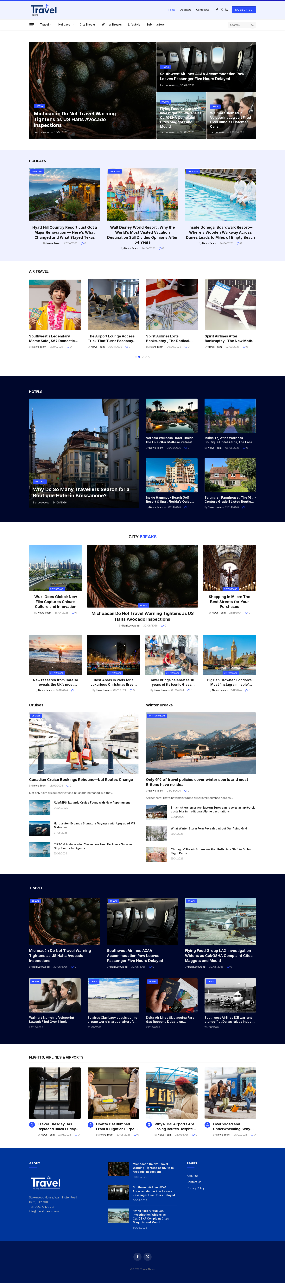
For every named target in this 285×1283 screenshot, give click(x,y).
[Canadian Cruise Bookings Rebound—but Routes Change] (84, 743)
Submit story (156, 24)
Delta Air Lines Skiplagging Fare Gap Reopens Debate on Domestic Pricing (170, 1020)
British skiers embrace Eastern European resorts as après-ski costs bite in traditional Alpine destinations (213, 809)
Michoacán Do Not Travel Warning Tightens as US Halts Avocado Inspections (75, 119)
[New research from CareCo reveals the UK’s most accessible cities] (55, 655)
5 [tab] (149, 356)
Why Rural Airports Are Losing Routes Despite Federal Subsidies (174, 1126)
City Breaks (88, 24)
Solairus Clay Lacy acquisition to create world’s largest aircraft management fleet (112, 1020)
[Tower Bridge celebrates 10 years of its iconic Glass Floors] (171, 655)
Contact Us (202, 9)
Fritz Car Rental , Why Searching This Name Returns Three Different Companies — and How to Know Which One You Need (142, 235)
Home (171, 9)
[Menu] (31, 24)
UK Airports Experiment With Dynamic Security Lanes (229, 338)
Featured (40, 481)
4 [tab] (146, 356)
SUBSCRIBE (243, 9)
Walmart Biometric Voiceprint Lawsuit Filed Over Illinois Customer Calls (230, 119)
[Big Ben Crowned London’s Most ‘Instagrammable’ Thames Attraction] (229, 655)
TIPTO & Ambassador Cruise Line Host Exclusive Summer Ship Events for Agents (93, 846)
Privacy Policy (195, 1188)
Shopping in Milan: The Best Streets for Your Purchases (229, 602)
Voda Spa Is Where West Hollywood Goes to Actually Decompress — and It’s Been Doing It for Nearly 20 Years (64, 232)
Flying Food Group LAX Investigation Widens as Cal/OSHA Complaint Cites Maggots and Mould (180, 117)
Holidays (64, 24)
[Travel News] (43, 9)
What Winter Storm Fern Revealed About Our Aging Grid (209, 828)
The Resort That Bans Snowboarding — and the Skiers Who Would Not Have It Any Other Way (220, 232)
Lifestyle (134, 24)
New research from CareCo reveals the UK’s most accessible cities (55, 682)
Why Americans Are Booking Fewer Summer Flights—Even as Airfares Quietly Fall (113, 338)
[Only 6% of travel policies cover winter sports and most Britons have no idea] (201, 743)
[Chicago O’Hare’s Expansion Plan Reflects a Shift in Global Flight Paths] (156, 854)
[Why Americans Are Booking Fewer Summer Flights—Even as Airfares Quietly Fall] (113, 304)
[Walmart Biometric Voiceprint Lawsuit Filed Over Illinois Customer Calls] (55, 995)
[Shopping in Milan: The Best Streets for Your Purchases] (229, 568)
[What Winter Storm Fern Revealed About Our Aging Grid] (156, 833)
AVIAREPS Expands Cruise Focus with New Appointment (92, 802)
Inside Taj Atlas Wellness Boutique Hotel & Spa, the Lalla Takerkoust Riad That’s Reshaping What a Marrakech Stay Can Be (228, 440)
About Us (185, 9)
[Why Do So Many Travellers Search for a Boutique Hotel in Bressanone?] (84, 453)
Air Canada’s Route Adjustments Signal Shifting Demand (170, 338)
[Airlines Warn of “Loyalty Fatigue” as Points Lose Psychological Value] (55, 304)
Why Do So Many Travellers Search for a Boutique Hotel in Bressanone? (81, 492)
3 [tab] (142, 356)
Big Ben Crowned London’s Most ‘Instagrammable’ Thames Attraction (229, 682)
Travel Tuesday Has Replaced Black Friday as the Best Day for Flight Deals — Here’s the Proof (59, 1126)
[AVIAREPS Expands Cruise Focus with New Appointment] (39, 807)
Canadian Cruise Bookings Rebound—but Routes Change (81, 779)
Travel (44, 24)
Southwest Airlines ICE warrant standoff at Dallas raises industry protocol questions (230, 1020)
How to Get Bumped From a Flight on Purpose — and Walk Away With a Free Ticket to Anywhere (117, 1126)
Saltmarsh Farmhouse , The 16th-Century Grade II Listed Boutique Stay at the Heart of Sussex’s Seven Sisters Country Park (230, 500)
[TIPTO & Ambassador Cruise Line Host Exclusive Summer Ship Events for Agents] (39, 849)
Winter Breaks (112, 24)
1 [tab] (136, 356)
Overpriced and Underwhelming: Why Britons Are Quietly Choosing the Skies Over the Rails (234, 1126)
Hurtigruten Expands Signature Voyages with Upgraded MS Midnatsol (94, 825)
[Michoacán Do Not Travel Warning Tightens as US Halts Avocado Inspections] (92, 90)
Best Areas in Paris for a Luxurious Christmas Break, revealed (114, 682)
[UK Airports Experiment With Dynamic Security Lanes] (230, 304)
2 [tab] (139, 356)
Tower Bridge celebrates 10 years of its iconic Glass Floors (171, 682)
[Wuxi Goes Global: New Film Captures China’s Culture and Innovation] (55, 568)
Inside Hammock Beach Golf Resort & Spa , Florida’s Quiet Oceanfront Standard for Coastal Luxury (168, 500)
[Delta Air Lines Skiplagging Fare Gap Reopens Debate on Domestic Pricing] (172, 995)
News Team (53, 243)
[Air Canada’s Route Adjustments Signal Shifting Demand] (172, 304)
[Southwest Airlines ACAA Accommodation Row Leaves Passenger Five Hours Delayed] (206, 67)
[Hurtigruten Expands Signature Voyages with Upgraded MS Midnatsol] (39, 828)
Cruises (36, 716)
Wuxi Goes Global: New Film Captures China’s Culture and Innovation (55, 602)
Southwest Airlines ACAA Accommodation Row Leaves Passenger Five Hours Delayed (202, 76)
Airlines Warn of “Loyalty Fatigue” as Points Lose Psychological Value (50, 338)
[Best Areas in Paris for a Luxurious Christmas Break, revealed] (113, 655)
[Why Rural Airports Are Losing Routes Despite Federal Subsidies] (172, 1093)
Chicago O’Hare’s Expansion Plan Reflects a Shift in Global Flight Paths (211, 851)
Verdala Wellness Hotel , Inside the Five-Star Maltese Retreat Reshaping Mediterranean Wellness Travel (169, 440)
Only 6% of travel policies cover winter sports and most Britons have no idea (197, 782)
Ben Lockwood (42, 132)
